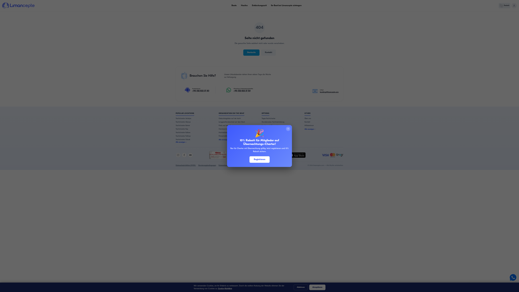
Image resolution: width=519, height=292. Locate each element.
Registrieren (259, 159)
